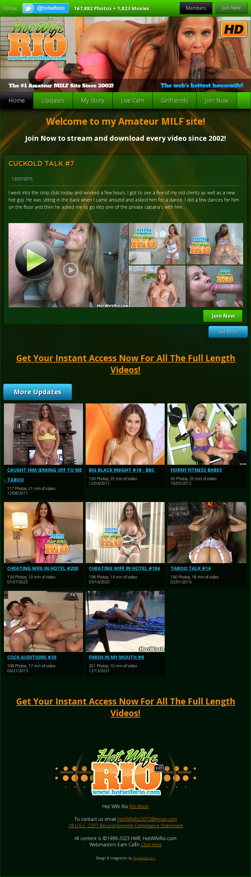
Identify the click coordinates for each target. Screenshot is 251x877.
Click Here (151, 844)
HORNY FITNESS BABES (196, 470)
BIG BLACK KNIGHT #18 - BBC (122, 470)
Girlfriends (174, 100)
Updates (53, 100)
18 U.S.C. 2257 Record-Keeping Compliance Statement (125, 825)
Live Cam (132, 100)
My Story (92, 100)
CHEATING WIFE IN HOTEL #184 (124, 568)
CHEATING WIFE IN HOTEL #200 (42, 568)
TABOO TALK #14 (190, 568)
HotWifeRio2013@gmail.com (147, 819)
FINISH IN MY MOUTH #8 (116, 657)
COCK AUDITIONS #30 (31, 657)
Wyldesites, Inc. (144, 858)
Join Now (216, 100)
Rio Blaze (139, 806)
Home (16, 100)
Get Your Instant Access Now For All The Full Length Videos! (125, 364)
